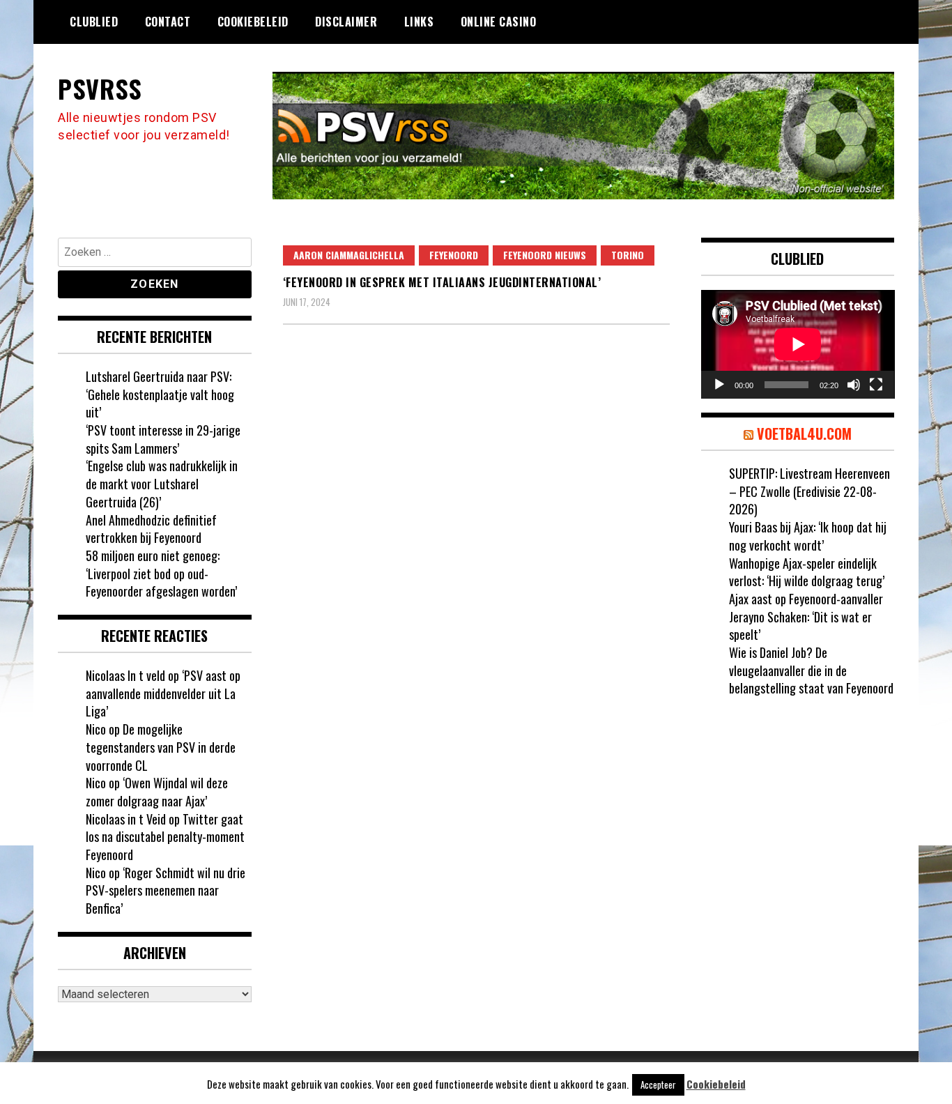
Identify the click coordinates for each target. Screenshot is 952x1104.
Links (419, 21)
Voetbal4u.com (804, 433)
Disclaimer (346, 21)
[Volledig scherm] (876, 385)
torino (627, 254)
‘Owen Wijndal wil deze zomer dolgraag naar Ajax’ (157, 792)
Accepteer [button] (658, 1084)
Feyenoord (453, 254)
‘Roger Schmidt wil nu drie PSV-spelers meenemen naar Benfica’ (165, 890)
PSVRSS (99, 88)
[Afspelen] (719, 385)
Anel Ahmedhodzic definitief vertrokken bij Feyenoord (151, 529)
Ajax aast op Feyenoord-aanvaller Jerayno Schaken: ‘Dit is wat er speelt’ (806, 616)
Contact (168, 21)
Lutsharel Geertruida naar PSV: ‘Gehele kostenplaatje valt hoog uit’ (160, 394)
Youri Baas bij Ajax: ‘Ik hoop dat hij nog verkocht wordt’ (807, 536)
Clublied (94, 21)
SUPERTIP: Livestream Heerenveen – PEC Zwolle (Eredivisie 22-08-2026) (809, 491)
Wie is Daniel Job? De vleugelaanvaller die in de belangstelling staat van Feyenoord (811, 670)
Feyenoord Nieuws (544, 254)
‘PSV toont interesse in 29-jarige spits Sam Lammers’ (163, 439)
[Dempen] (854, 385)
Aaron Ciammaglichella (348, 254)
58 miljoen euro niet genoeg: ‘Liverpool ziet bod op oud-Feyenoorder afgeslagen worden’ (161, 573)
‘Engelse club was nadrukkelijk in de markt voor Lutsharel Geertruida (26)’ (162, 483)
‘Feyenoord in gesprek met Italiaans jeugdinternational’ (442, 282)
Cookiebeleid (253, 21)
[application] (798, 344)
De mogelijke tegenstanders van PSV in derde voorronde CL (161, 747)
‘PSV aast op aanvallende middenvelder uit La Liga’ (163, 693)
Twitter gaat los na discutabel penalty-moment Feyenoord (165, 837)
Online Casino (499, 21)
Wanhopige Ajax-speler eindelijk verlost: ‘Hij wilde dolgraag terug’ (806, 572)
